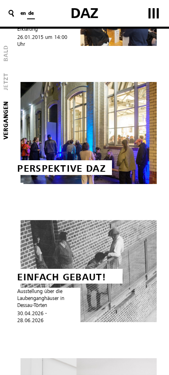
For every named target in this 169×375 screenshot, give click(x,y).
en (23, 13)
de (31, 13)
